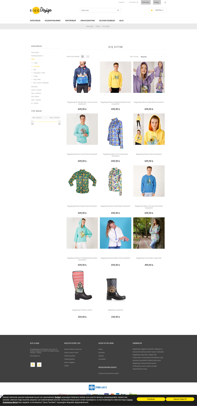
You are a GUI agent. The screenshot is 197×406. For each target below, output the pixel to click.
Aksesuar (34, 86)
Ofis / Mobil (35, 96)
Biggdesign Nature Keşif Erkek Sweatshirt (82, 206)
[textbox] (97, 10)
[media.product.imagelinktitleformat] (82, 81)
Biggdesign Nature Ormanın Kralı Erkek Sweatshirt (149, 207)
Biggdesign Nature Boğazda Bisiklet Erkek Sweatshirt (116, 103)
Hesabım (122, 2)
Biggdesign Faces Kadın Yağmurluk (148, 258)
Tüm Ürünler (35, 52)
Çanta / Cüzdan (36, 90)
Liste (88, 56)
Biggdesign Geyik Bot (115, 310)
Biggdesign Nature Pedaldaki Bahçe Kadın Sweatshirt (82, 259)
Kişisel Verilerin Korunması (73, 349)
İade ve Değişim (69, 362)
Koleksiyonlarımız (37, 56)
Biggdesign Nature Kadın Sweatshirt (149, 154)
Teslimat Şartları (69, 359)
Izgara (82, 56)
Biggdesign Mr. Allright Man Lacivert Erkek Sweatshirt (82, 103)
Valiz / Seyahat (36, 100)
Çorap (36, 76)
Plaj (35, 69)
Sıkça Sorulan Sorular (71, 352)
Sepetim (101, 356)
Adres (100, 349)
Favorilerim (102, 359)
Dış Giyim (37, 66)
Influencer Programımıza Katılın (108, 373)
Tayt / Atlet (37, 79)
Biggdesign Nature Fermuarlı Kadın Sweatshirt (115, 155)
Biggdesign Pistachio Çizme (82, 310)
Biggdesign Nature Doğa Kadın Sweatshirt (149, 102)
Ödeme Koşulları (69, 356)
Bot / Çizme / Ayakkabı (41, 83)
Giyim (33, 59)
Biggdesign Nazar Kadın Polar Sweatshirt (115, 258)
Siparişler (101, 352)
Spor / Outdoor (36, 93)
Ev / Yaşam (34, 103)
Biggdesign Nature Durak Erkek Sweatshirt (82, 154)
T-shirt (36, 63)
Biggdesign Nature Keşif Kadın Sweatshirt (115, 206)
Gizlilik (66, 366)
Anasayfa (89, 26)
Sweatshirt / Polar (39, 73)
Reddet (58, 397)
